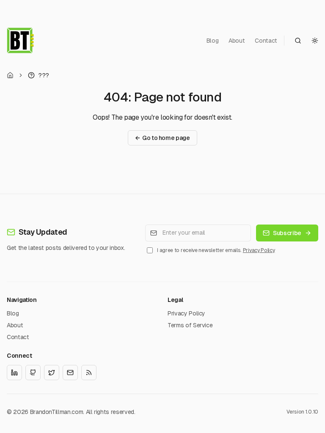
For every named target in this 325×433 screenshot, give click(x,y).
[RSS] (88, 372)
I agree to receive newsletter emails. (216, 250)
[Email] (70, 372)
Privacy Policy (259, 250)
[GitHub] (33, 372)
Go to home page (162, 137)
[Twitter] (51, 372)
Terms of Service (190, 325)
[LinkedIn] (14, 372)
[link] (38, 75)
